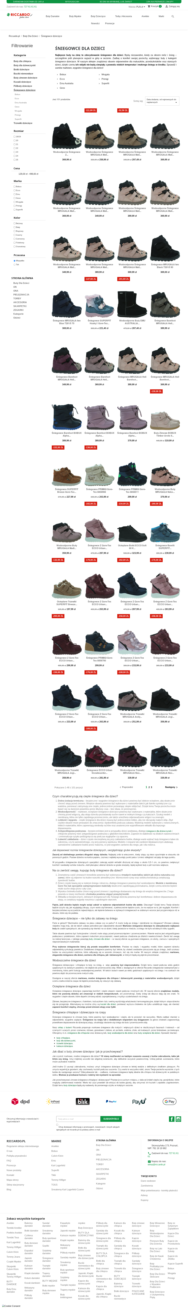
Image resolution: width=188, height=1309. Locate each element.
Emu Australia (21, 102)
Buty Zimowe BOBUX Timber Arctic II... (165, 434)
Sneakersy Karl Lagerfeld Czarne (67, 1189)
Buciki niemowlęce (23, 73)
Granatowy (20, 246)
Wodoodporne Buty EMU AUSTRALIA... (132, 322)
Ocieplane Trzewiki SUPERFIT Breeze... (66, 603)
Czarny (19, 235)
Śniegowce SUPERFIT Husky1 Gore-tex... (99, 322)
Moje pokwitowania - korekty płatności (159, 1190)
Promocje (11, 1165)
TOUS (54, 1185)
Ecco (17, 98)
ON (15, 287)
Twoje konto (149, 1176)
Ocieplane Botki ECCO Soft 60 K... (132, 547)
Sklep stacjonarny (15, 1185)
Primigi (18, 115)
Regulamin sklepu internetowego (23, 1146)
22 (17, 148)
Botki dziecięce (21, 69)
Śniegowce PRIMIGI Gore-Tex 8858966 (99, 490)
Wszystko (20, 261)
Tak (17, 264)
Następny (172, 787)
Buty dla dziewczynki (25, 65)
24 (17, 156)
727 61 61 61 (30, 7)
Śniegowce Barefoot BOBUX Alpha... (67, 434)
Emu (18, 194)
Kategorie (18, 314)
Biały (18, 227)
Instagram (178, 1119)
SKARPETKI (19, 306)
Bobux (17, 94)
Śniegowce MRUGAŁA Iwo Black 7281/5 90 (165, 266)
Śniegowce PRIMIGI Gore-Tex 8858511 (132, 490)
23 (17, 152)
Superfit (18, 119)
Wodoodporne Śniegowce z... (66, 153)
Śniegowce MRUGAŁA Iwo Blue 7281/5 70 (67, 322)
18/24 (18, 136)
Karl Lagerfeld (58, 1165)
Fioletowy (20, 243)
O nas (9, 1151)
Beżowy (19, 223)
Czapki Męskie (14, 1261)
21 (17, 144)
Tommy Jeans (13, 1257)
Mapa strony (13, 1180)
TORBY (17, 298)
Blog (9, 1189)
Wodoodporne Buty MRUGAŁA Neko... (165, 490)
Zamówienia (147, 1186)
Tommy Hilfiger (58, 1180)
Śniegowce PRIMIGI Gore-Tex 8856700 (99, 659)
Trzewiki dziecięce (23, 123)
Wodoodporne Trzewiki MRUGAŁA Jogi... (165, 715)
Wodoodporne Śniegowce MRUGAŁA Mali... (99, 153)
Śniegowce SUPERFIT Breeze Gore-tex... (66, 490)
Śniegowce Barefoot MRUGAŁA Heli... (165, 322)
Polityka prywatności (17, 1156)
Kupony (144, 1200)
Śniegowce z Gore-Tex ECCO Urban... (99, 547)
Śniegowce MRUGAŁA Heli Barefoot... (132, 378)
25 (17, 160)
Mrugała (18, 111)
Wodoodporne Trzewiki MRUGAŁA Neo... (132, 771)
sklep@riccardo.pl (156, 1164)
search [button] (173, 16)
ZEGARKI (18, 310)
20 (17, 140)
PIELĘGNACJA (21, 294)
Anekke (55, 1146)
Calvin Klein (57, 1156)
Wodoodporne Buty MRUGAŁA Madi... (66, 547)
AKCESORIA (20, 302)
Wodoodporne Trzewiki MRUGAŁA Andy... (132, 715)
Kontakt (10, 1175)
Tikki (53, 1175)
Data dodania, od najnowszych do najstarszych (162, 101)
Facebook (172, 1119)
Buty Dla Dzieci (21, 283)
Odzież (16, 318)
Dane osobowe (148, 1181)
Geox (17, 107)
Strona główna (22, 278)
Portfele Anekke (14, 1233)
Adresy (144, 1195)
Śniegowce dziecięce (25, 90)
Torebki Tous (13, 1237)
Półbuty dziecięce (23, 86)
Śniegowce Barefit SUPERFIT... (165, 547)
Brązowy (19, 231)
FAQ (9, 1161)
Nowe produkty (14, 1170)
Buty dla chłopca (22, 61)
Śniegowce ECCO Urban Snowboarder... (99, 771)
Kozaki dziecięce (22, 82)
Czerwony (20, 239)
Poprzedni (126, 787)
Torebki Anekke (14, 1228)
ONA (15, 291)
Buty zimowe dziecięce (25, 78)
